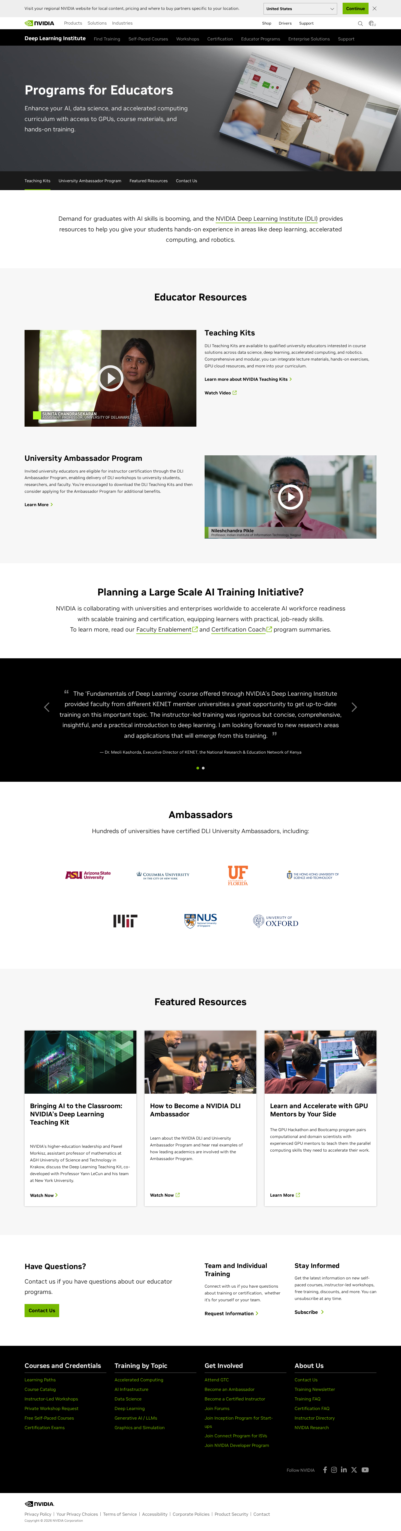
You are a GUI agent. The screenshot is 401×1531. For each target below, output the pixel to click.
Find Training (107, 39)
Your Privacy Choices (77, 1514)
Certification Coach (238, 629)
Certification (220, 39)
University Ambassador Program (90, 180)
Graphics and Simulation (140, 1427)
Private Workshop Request (52, 1408)
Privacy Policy (38, 1514)
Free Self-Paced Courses (49, 1418)
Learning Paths (40, 1379)
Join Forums (217, 1408)
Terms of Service (120, 1514)
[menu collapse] (139, 23)
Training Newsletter (315, 1389)
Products (73, 23)
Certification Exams (45, 1427)
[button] (371, 25)
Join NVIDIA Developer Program (237, 1445)
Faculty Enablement (163, 629)
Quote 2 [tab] (203, 768)
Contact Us (186, 180)
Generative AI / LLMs (136, 1418)
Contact (261, 1514)
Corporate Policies (191, 1514)
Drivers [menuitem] (285, 23)
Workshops (187, 39)
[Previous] (47, 706)
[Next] (353, 706)
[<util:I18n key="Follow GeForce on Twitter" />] (354, 1470)
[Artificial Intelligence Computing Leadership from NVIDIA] (40, 23)
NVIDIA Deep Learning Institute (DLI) (267, 218)
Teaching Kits (37, 180)
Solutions (97, 23)
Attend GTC (217, 1379)
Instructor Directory (315, 1418)
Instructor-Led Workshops (51, 1399)
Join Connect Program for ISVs (236, 1435)
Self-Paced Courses (148, 39)
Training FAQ (308, 1399)
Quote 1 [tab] (197, 768)
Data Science (128, 1399)
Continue (355, 8)
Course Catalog (40, 1389)
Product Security (231, 1514)
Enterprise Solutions (309, 39)
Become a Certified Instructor (235, 1399)
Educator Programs (260, 39)
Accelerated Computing (139, 1379)
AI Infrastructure (131, 1389)
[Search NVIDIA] (360, 22)
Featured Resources (149, 180)
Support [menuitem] (306, 23)
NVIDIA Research (312, 1427)
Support (346, 39)
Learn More (282, 1195)
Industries (122, 23)
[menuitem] (73, 23)
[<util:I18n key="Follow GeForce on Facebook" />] (325, 1470)
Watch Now (42, 1195)
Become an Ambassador (230, 1389)
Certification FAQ (312, 1408)
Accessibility (154, 1514)
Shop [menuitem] (266, 23)
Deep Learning (130, 1408)
